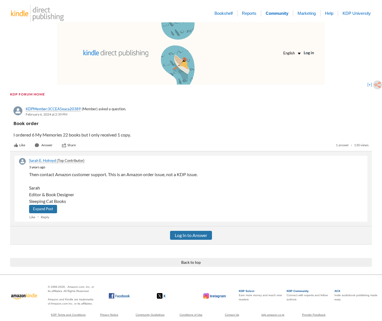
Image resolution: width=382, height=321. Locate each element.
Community (277, 13)
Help (329, 13)
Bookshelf (223, 13)
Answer (47, 145)
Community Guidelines (150, 314)
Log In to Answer (191, 235)
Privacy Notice (109, 314)
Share (71, 145)
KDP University (357, 13)
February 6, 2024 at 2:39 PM (46, 114)
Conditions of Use (191, 314)
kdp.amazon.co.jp (272, 314)
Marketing (307, 13)
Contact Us (232, 314)
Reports (249, 13)
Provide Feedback (314, 314)
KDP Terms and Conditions (68, 314)
